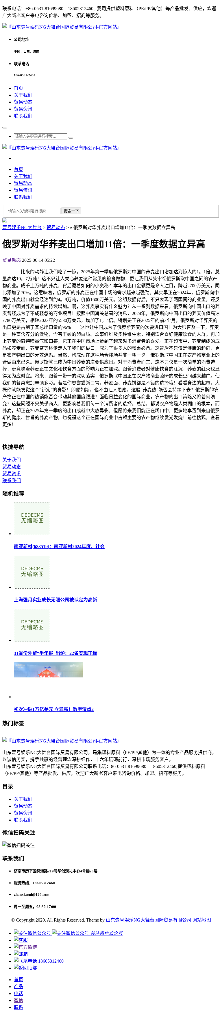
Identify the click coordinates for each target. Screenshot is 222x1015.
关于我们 (23, 95)
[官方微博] (25, 947)
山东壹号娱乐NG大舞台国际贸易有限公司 (148, 920)
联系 (18, 1007)
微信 (18, 1000)
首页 (18, 88)
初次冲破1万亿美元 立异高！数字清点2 (54, 709)
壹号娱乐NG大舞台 (22, 227)
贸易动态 (23, 102)
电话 (18, 993)
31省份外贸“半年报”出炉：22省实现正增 (55, 653)
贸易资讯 (23, 108)
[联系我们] (21, 940)
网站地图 (202, 920)
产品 (18, 986)
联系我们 (23, 115)
